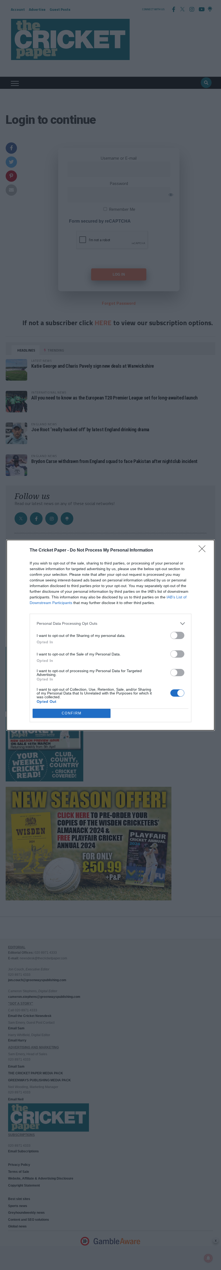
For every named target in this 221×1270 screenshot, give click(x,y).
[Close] (204, 550)
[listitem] (110, 623)
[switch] (177, 635)
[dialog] (110, 635)
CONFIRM (72, 713)
